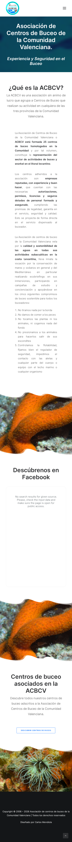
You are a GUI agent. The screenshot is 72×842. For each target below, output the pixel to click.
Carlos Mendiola (43, 822)
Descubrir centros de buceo (36, 730)
